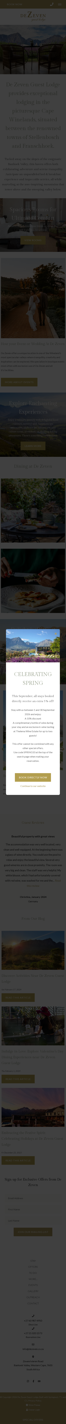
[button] (55, 634)
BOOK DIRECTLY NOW (33, 777)
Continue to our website (33, 785)
